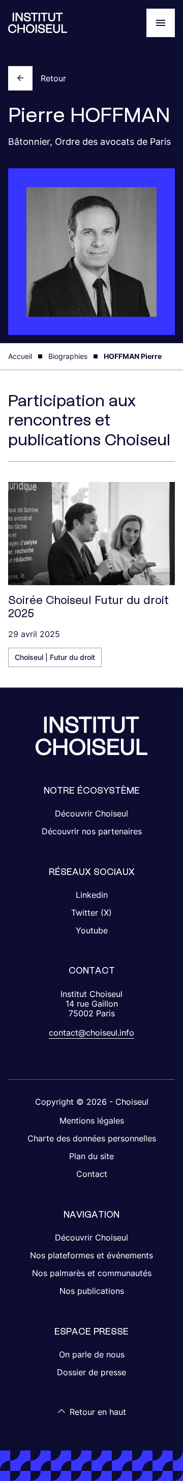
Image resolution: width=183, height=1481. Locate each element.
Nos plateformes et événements (91, 1255)
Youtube (92, 930)
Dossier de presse (91, 1372)
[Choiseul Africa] (37, 23)
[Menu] (160, 23)
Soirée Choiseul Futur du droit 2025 (88, 606)
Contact (91, 1174)
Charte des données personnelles (91, 1138)
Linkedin (92, 895)
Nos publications (91, 1291)
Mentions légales (91, 1120)
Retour (53, 78)
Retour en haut (98, 1412)
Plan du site (91, 1156)
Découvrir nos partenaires (92, 831)
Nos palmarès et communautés (91, 1273)
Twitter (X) (91, 913)
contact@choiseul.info (91, 1032)
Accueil (20, 356)
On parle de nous (92, 1354)
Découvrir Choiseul (91, 813)
